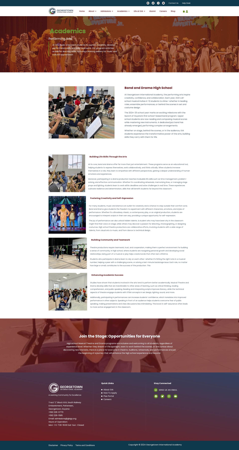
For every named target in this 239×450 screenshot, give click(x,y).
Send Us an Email (168, 390)
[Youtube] (163, 3)
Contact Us (173, 3)
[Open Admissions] (112, 11)
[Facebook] (148, 3)
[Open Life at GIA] (144, 11)
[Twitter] (153, 3)
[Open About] (96, 11)
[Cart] (184, 11)
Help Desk (186, 3)
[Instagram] (158, 3)
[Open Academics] (129, 11)
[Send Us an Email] (156, 390)
